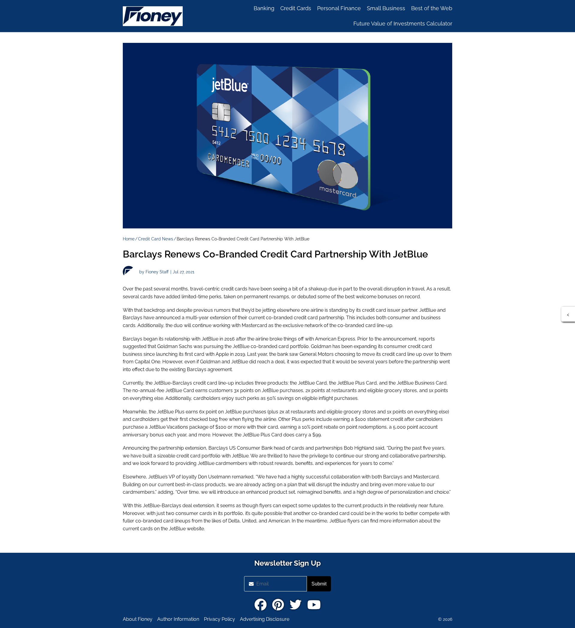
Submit (318, 583)
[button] (568, 314)
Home (128, 239)
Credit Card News (155, 239)
